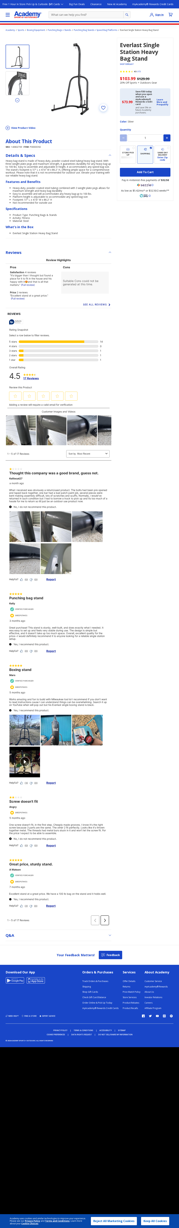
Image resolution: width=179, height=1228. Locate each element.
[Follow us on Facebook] (143, 1016)
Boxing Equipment (36, 30)
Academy (10, 30)
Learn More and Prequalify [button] (162, 102)
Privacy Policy (32, 1220)
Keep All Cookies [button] (155, 1221)
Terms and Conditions (57, 1220)
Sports (21, 30)
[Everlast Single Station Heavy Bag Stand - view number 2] (17, 83)
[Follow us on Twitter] (150, 1016)
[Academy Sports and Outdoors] (28, 14)
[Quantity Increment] (166, 137)
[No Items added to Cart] (170, 14)
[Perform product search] (126, 14)
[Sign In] (152, 15)
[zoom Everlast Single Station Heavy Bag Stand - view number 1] (72, 77)
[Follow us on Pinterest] (171, 1016)
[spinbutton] (145, 137)
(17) (139, 71)
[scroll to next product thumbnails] (17, 100)
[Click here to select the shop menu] (8, 15)
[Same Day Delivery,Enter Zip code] (162, 154)
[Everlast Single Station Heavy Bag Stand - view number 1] (17, 56)
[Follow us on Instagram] (164, 1016)
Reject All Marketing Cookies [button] (113, 1221)
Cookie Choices (29, 1223)
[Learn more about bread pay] (145, 196)
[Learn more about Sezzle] (145, 185)
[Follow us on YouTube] (157, 1016)
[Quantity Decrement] (123, 137)
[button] (162, 102)
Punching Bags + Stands (59, 30)
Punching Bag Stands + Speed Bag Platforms (95, 30)
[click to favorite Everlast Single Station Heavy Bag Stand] (103, 108)
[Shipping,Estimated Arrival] (145, 154)
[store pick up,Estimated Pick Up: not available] (128, 154)
